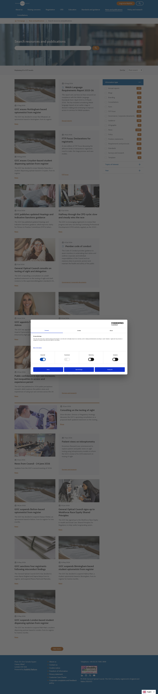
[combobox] (149, 692)
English (149, 692)
